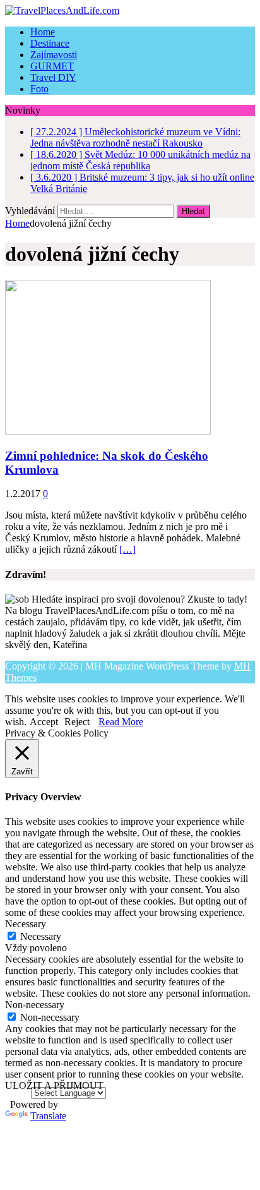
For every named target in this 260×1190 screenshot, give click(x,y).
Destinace (49, 43)
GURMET (52, 66)
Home (42, 32)
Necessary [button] (25, 923)
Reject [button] (77, 721)
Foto (39, 88)
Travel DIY (53, 77)
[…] (127, 549)
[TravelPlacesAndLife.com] (130, 10)
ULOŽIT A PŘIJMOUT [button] (54, 1085)
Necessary (40, 936)
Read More (120, 721)
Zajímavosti (53, 54)
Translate (48, 1115)
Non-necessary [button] (34, 1004)
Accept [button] (44, 721)
